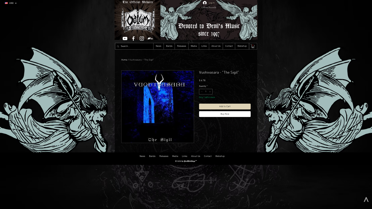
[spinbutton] (205, 91)
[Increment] (210, 91)
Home (124, 59)
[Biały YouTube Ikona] (125, 38)
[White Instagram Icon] (142, 38)
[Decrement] (201, 91)
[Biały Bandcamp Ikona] (150, 38)
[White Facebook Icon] (133, 38)
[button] (253, 46)
